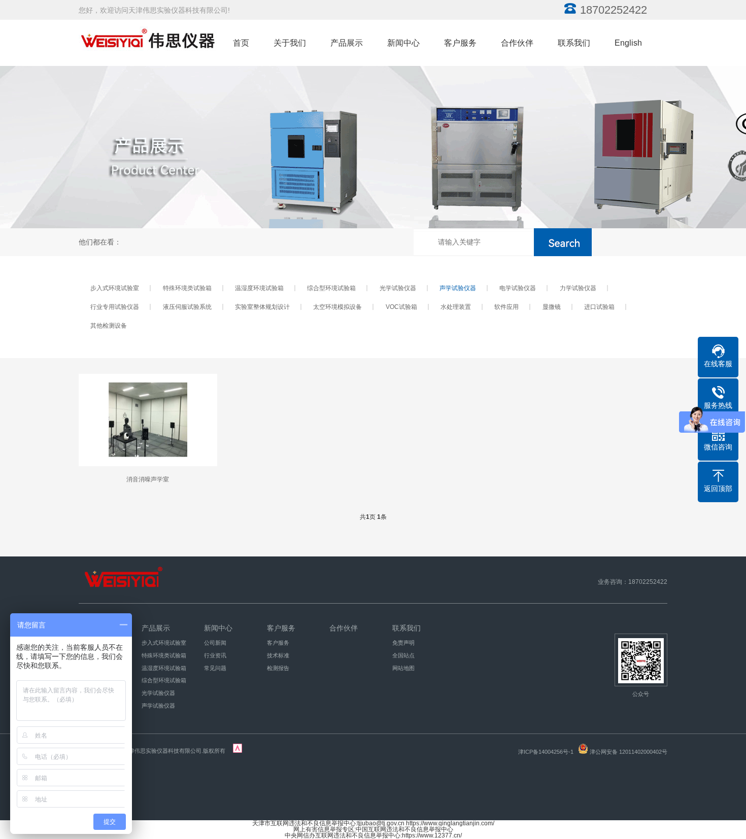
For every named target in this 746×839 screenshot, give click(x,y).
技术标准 (278, 655)
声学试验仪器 (457, 288)
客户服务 (460, 43)
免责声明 (403, 643)
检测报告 (278, 668)
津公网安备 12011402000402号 (628, 752)
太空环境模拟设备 (337, 306)
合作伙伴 (517, 43)
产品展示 (346, 43)
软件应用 (506, 306)
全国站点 (403, 655)
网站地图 (403, 668)
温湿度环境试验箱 (259, 288)
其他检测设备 (108, 325)
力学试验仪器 (578, 288)
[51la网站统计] (237, 751)
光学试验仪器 (398, 288)
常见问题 (215, 668)
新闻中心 (403, 43)
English (628, 43)
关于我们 (290, 43)
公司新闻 (215, 643)
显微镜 (551, 306)
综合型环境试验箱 (331, 288)
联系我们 (574, 43)
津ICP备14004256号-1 (545, 752)
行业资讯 (215, 655)
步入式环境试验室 (114, 288)
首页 (241, 43)
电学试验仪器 (517, 288)
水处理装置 (455, 306)
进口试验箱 (599, 306)
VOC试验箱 (401, 306)
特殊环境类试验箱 (187, 288)
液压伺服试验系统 (187, 306)
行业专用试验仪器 (114, 306)
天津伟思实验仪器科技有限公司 (162, 751)
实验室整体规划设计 (262, 306)
